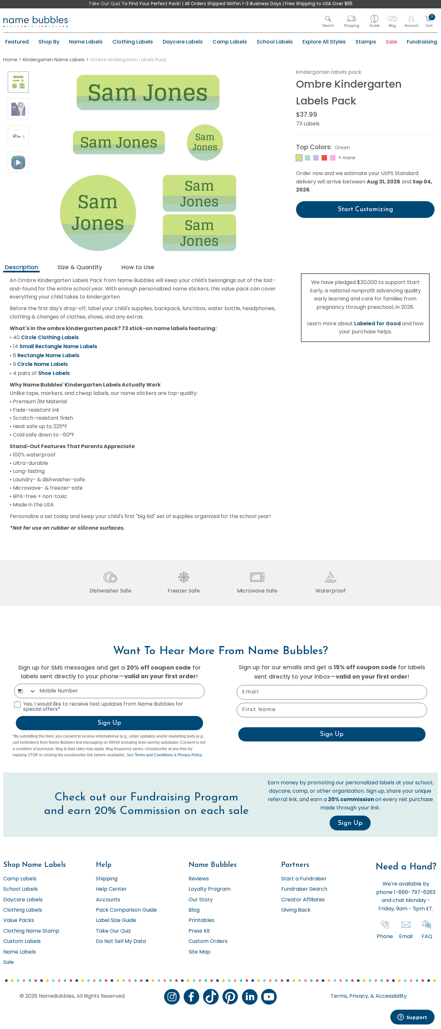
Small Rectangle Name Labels (58, 346)
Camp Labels (229, 41)
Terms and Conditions (154, 755)
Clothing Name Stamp (31, 931)
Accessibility (390, 996)
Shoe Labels (54, 373)
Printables (201, 920)
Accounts (108, 900)
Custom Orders (208, 941)
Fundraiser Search (304, 889)
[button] (328, 21)
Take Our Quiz (104, 4)
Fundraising (422, 41)
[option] (18, 82)
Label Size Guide (116, 920)
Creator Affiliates (303, 900)
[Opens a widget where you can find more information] (412, 1018)
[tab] (21, 268)
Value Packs (18, 920)
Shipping (107, 879)
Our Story (201, 900)
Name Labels (86, 41)
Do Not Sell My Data (121, 941)
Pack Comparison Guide (126, 910)
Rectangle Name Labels (48, 355)
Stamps (365, 41)
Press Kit (199, 931)
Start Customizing (365, 209)
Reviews (199, 879)
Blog (194, 910)
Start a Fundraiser (304, 879)
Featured (17, 41)
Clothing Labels (132, 41)
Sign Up (109, 723)
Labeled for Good (377, 323)
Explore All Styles (324, 41)
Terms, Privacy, (350, 996)
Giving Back (296, 910)
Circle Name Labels (42, 364)
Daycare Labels (183, 41)
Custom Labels (22, 941)
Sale (391, 41)
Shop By (48, 41)
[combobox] (25, 691)
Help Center (111, 889)
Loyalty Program (210, 889)
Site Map (199, 952)
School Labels (275, 41)
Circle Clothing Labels (50, 337)
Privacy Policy (190, 755)
